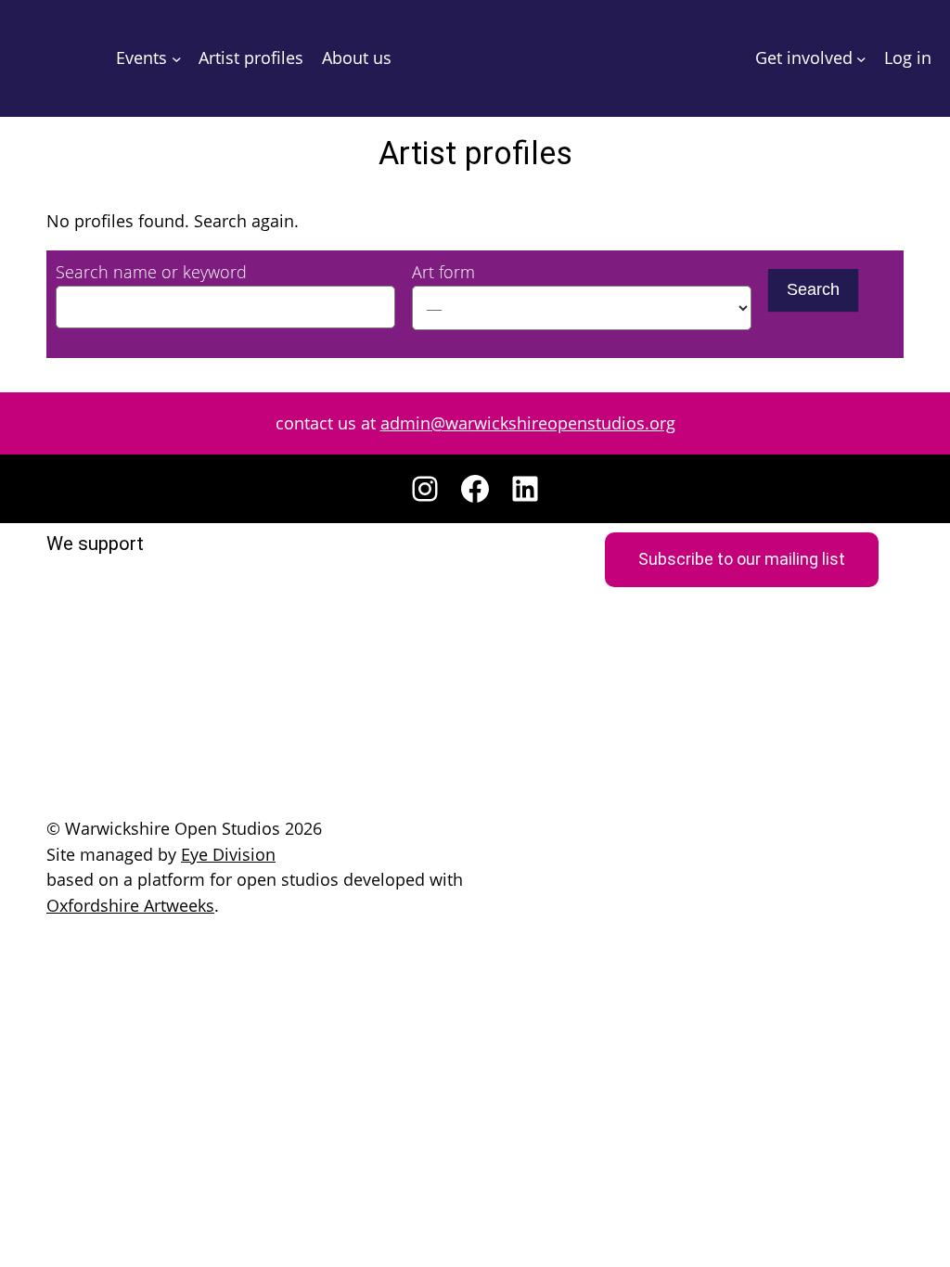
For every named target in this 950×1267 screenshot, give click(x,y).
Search (813, 289)
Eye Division (228, 854)
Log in (907, 57)
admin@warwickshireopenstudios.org (527, 423)
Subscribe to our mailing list (741, 559)
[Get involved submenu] (861, 59)
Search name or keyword (151, 272)
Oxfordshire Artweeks (130, 905)
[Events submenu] (177, 59)
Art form (443, 272)
